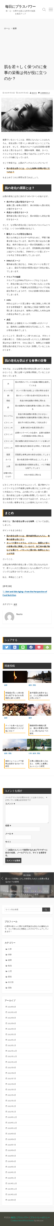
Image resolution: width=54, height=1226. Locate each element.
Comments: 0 (45, 93)
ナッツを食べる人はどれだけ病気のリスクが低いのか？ (14, 728)
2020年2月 (12, 1172)
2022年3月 (12, 1034)
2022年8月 (12, 1018)
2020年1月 (12, 1178)
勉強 (10, 965)
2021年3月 (12, 1100)
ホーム (7, 28)
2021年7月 (12, 1078)
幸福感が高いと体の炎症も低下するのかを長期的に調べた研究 (14, 695)
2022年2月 (12, 1040)
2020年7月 (12, 1145)
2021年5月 (12, 1089)
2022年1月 (12, 1045)
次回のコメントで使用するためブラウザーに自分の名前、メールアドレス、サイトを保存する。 (26, 853)
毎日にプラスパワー (20, 1217)
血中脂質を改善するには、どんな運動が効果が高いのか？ (39, 695)
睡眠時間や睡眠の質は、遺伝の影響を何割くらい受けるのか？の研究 (39, 729)
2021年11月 (12, 1056)
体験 (10, 954)
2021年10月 (12, 1062)
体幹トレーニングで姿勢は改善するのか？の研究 (14, 763)
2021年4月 (12, 1095)
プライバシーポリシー (40, 1217)
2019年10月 (12, 1194)
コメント (10, 803)
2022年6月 (12, 1023)
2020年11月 (12, 1122)
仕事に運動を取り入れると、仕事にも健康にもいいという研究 (39, 763)
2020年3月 (12, 1167)
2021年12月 (12, 1051)
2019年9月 (12, 1200)
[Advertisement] (27, 47)
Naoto (34, 93)
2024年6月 (12, 1007)
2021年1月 (12, 1111)
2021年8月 (12, 1073)
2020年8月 (12, 1139)
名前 (8, 825)
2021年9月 (12, 1067)
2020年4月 (12, 1161)
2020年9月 (12, 1133)
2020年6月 (12, 1150)
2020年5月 (12, 1156)
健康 (15, 28)
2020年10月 (12, 1128)
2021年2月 (12, 1106)
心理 (10, 971)
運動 (34, 685)
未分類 (11, 982)
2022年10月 (12, 1012)
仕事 (30, 753)
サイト (8, 841)
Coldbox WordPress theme (22, 1220)
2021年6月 (12, 1084)
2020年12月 (12, 1117)
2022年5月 (12, 1029)
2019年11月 (12, 1189)
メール (9, 833)
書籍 (10, 976)
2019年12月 (12, 1183)
